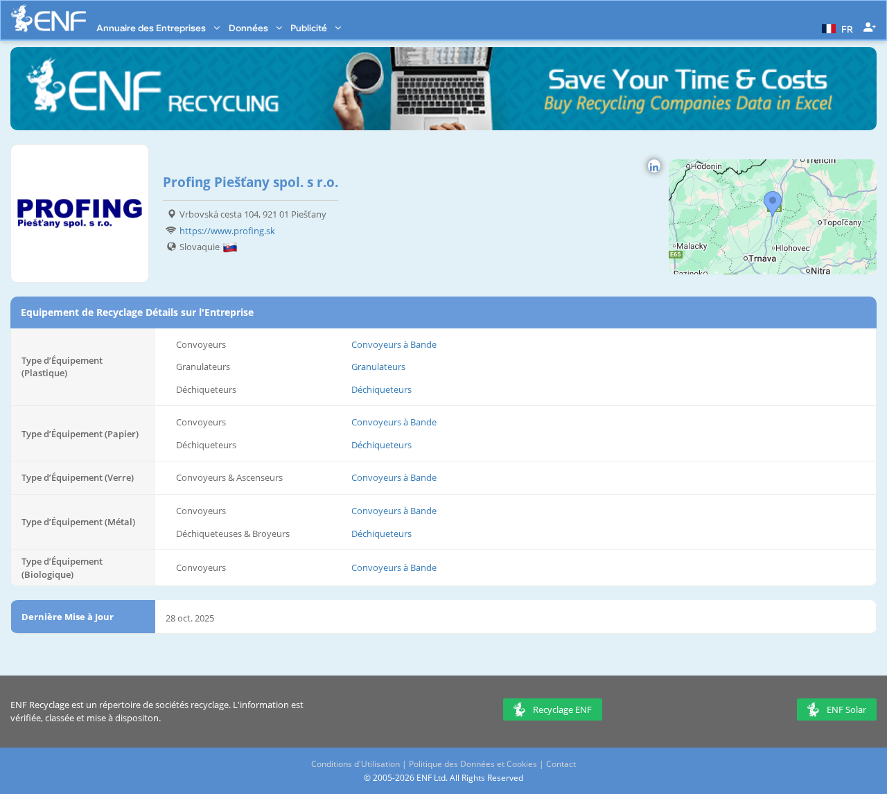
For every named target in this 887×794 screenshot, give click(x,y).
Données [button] (249, 27)
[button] (835, 28)
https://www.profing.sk (227, 230)
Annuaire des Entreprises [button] (152, 27)
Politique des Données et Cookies (473, 764)
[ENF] (48, 18)
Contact (561, 764)
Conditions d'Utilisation (355, 764)
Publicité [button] (309, 27)
